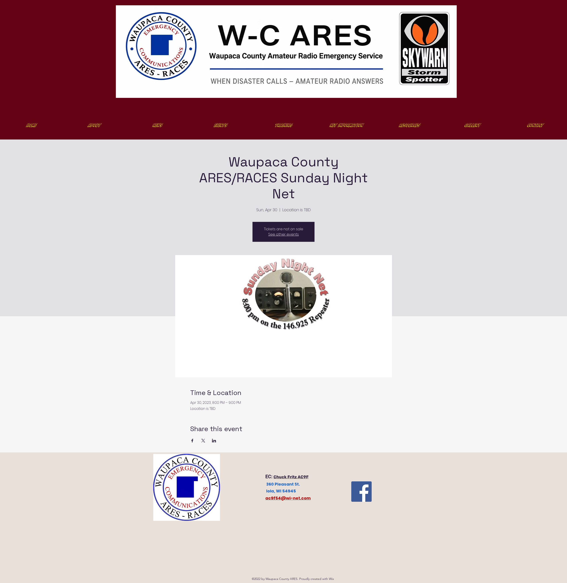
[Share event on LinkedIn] (214, 440)
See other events (283, 234)
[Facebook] (361, 491)
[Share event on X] (203, 440)
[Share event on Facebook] (192, 440)
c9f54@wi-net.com (289, 498)
